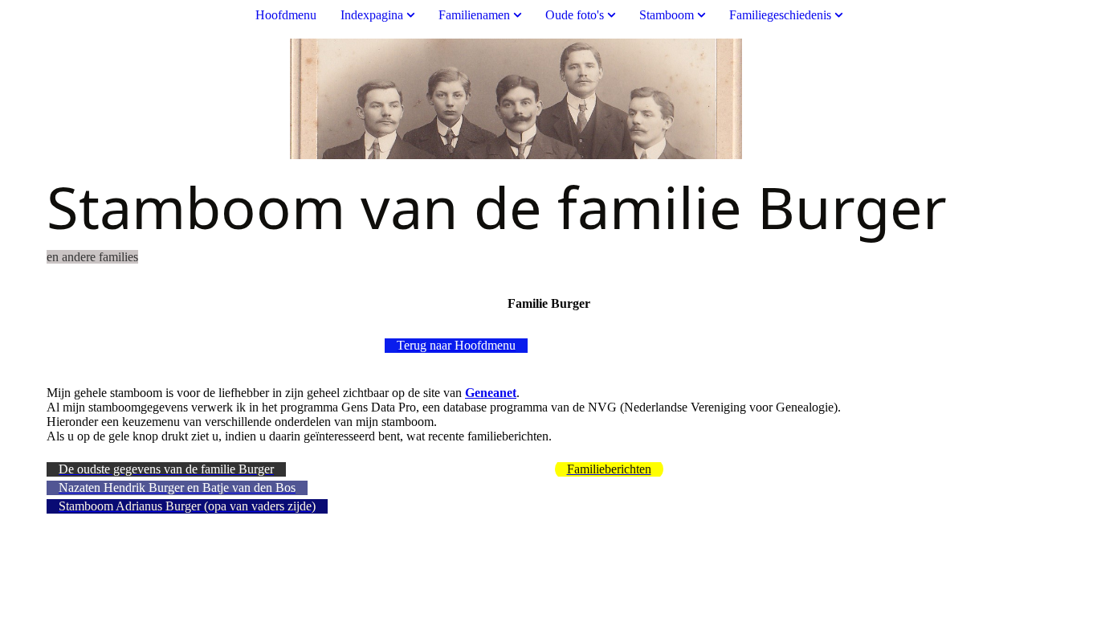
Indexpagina (372, 15)
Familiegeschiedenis (780, 15)
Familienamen (474, 15)
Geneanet (490, 392)
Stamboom (666, 15)
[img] (548, 99)
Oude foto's (574, 15)
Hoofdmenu (285, 15)
